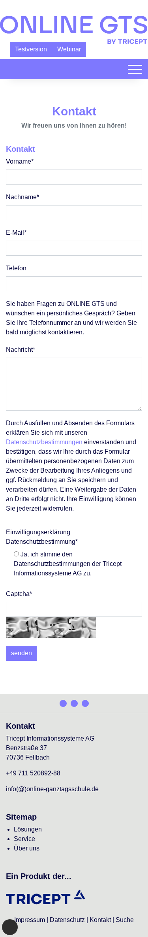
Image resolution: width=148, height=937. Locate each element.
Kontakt (100, 919)
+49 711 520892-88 (33, 773)
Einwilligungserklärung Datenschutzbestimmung (42, 537)
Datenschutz (67, 919)
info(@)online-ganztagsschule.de (52, 789)
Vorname (20, 161)
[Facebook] (63, 703)
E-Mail (16, 232)
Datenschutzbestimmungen (44, 442)
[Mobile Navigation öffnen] (135, 69)
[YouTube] (85, 703)
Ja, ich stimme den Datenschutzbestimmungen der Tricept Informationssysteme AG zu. (68, 564)
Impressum (29, 919)
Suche (125, 919)
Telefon (16, 268)
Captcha (19, 593)
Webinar (69, 49)
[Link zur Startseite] (74, 29)
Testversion (31, 49)
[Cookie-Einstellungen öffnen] (10, 927)
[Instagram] (74, 703)
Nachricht (20, 349)
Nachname (22, 197)
